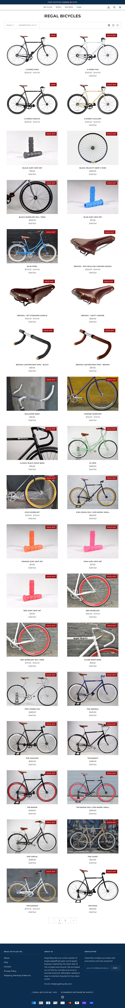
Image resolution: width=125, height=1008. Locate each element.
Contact (7, 966)
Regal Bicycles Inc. (43, 992)
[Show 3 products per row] (113, 25)
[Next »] (74, 920)
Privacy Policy (10, 971)
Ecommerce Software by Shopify (77, 992)
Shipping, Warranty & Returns (17, 975)
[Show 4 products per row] (118, 25)
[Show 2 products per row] (109, 25)
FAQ (6, 962)
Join (115, 968)
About (7, 958)
